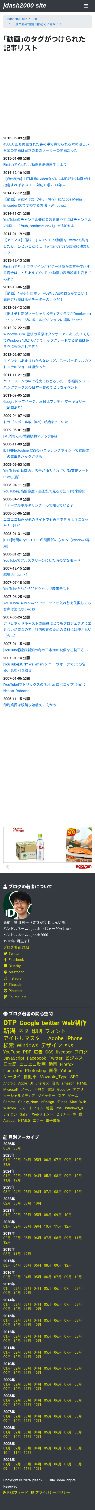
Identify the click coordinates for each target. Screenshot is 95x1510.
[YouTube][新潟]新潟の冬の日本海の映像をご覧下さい (45, 650)
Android (9, 1083)
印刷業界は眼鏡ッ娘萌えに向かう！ (37, 24)
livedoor (64, 1052)
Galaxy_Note (28, 1102)
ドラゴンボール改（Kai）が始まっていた (35, 422)
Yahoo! (67, 1070)
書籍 (51, 1089)
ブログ (81, 1052)
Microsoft (10, 1089)
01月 (7, 1160)
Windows (27, 1045)
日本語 (10, 1064)
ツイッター (46, 1096)
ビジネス (74, 1058)
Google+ (63, 1089)
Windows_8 (74, 1108)
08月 (58, 1176)
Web (82, 1102)
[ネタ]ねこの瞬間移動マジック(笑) (30, 436)
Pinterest (15, 991)
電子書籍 (53, 1120)
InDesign (47, 1102)
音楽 (55, 1083)
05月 (7, 1148)
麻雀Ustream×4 (15, 575)
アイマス (42, 1083)
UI (31, 1083)
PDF (27, 1052)
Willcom (9, 1108)
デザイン (51, 1045)
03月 (27, 1176)
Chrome (9, 1102)
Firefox (67, 1064)
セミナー (63, 1114)
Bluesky (15, 966)
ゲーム (73, 1096)
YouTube (11, 1052)
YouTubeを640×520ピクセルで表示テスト (36, 589)
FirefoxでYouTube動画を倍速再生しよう (35, 165)
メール (26, 1089)
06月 (17, 1148)
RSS (59, 1108)
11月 (7, 1164)
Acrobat (9, 1120)
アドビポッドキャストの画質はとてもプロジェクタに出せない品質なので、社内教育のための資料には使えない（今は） (47, 629)
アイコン (10, 1114)
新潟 (9, 1031)
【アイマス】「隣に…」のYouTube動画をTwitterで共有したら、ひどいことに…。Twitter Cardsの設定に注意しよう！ (46, 246)
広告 (38, 1052)
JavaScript (13, 1058)
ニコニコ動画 (32, 1064)
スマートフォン (31, 1108)
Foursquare (17, 997)
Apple (22, 1083)
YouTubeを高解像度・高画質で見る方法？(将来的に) (45, 491)
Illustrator (12, 1070)
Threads (15, 984)
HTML (82, 1083)
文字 (61, 1096)
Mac (73, 1102)
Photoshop (35, 1070)
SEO (74, 1076)
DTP (35, 19)
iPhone (74, 1038)
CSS (49, 1052)
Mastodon (17, 972)
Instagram (17, 978)
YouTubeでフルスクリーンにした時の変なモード (41, 560)
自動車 (30, 1076)
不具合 (39, 1089)
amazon (68, 1083)
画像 (53, 1070)
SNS (69, 1045)
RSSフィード (17, 1492)
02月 (17, 1160)
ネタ (23, 1031)
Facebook (16, 960)
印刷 (37, 1031)
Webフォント (42, 1114)
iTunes (62, 1102)
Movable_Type (54, 1076)
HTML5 (24, 1120)
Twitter (14, 953)
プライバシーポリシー (52, 1492)
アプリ (78, 1089)
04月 (27, 1160)
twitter (50, 1023)
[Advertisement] (36, 94)
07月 (58, 1160)
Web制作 (74, 1023)
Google (29, 1023)
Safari (24, 1114)
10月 (78, 1160)
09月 (68, 1160)
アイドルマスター (24, 1038)
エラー (37, 1120)
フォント (55, 1031)
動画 (52, 1064)
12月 (17, 1180)
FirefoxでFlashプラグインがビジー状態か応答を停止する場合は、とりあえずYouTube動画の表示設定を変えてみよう (47, 273)
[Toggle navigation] (86, 6)
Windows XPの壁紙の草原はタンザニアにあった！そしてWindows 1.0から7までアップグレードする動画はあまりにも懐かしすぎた (46, 340)
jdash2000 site (24, 5)
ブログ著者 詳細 (16, 947)
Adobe (56, 1038)
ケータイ (12, 1076)
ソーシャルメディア (19, 1096)
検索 (8, 1045)
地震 (49, 1108)
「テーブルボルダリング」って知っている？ (38, 505)
